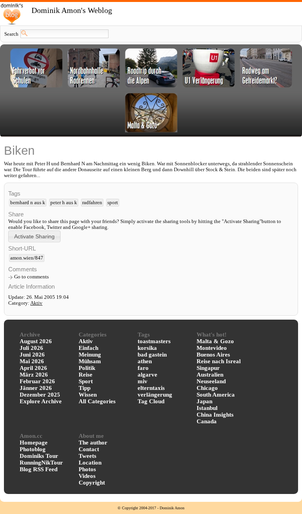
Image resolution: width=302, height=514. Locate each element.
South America (216, 394)
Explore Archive (41, 401)
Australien (210, 374)
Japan (204, 401)
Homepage (34, 442)
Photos (87, 469)
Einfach (88, 348)
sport (112, 202)
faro (143, 368)
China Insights (215, 415)
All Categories (97, 401)
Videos (87, 476)
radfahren (92, 202)
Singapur (208, 368)
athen (145, 361)
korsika (147, 348)
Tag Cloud (151, 401)
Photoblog (33, 449)
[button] (34, 236)
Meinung (90, 354)
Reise (85, 374)
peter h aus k (63, 202)
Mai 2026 (32, 361)
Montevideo (212, 348)
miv (142, 381)
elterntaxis (151, 388)
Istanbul (207, 408)
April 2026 (33, 368)
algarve (147, 374)
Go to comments (31, 277)
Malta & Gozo (215, 341)
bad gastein (152, 354)
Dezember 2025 (40, 394)
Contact (89, 449)
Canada (207, 421)
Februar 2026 (37, 381)
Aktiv (36, 303)
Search (11, 34)
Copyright (92, 482)
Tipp (84, 388)
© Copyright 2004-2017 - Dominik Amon (151, 508)
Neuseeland (211, 381)
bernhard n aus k (27, 202)
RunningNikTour (41, 462)
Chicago (207, 388)
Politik (87, 368)
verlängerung (155, 394)
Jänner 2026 (36, 388)
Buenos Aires (213, 354)
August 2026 (36, 341)
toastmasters (154, 341)
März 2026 (34, 374)
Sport (86, 381)
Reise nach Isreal (219, 361)
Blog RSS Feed (38, 469)
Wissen (88, 394)
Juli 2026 (31, 348)
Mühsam (90, 361)
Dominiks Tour (39, 456)
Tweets (87, 456)
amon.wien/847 (26, 258)
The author (93, 442)
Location (90, 462)
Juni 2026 (32, 354)
